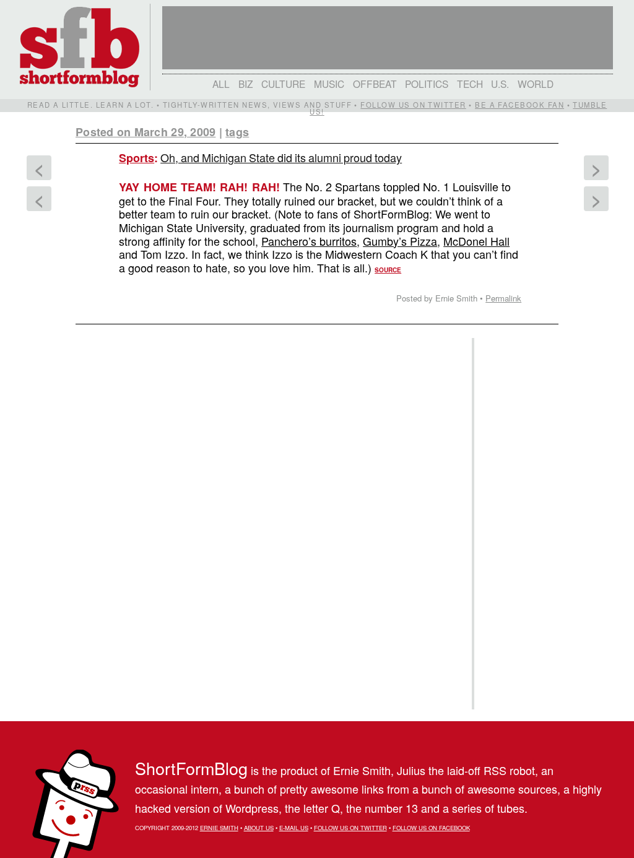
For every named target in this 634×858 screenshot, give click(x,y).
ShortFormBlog (191, 768)
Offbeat (375, 83)
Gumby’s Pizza (400, 241)
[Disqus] (267, 485)
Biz (245, 83)
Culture (283, 83)
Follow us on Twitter (413, 105)
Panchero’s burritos (309, 241)
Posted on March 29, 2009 (145, 132)
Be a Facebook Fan (519, 105)
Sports (136, 158)
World (536, 83)
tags (237, 132)
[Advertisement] (514, 523)
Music (329, 83)
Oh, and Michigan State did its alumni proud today (281, 157)
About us (259, 827)
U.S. (500, 83)
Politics (426, 83)
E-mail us (293, 827)
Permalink (503, 298)
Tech (470, 83)
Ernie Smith (219, 827)
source (388, 270)
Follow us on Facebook (431, 827)
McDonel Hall (476, 241)
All (221, 83)
